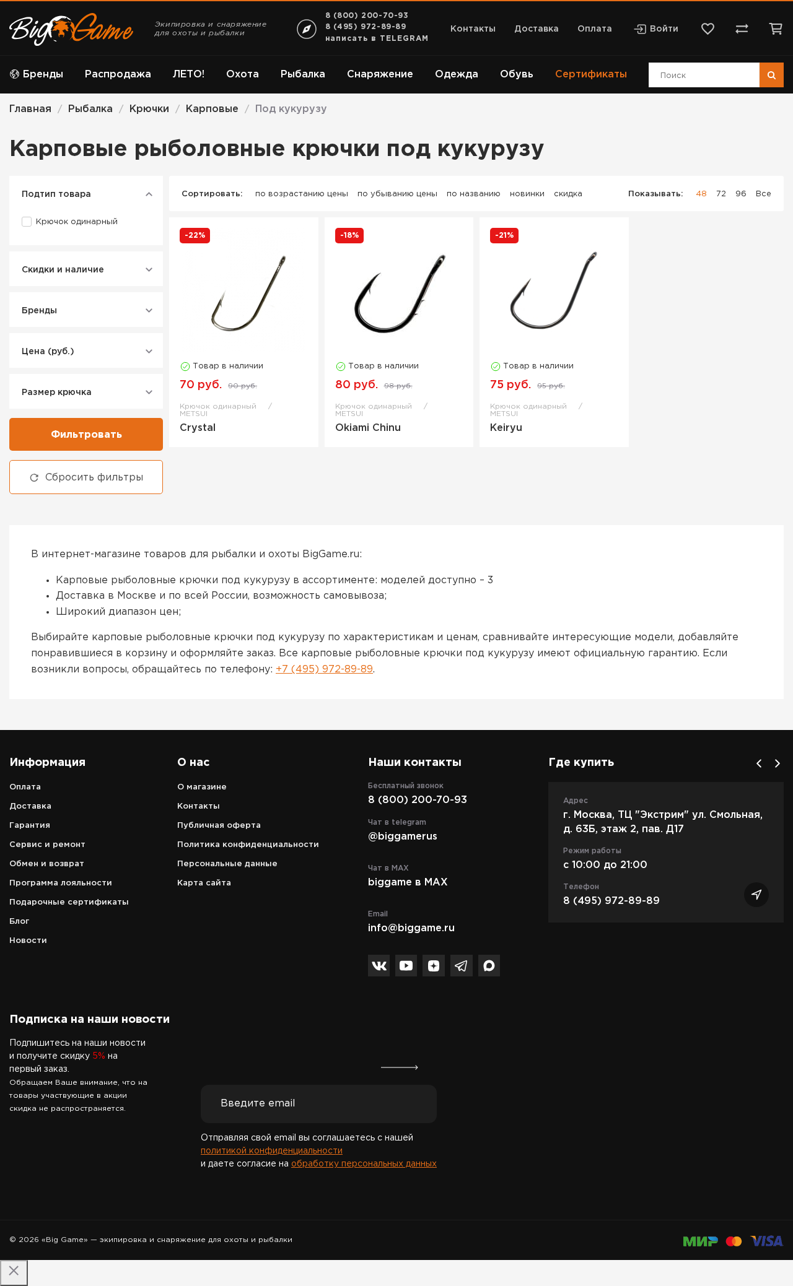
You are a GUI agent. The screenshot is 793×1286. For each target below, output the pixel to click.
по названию (474, 194)
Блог (19, 921)
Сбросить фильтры (94, 477)
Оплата (594, 29)
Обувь (516, 74)
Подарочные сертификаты (69, 902)
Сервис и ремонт (47, 844)
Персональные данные (227, 864)
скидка (568, 194)
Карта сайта (204, 883)
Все (763, 194)
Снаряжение (380, 74)
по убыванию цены (397, 194)
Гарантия (29, 825)
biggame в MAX (408, 882)
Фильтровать (86, 435)
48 (701, 194)
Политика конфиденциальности (248, 844)
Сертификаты (591, 74)
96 (741, 194)
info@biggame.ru (411, 928)
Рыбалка (303, 74)
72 (721, 194)
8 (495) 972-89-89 (365, 27)
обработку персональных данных (364, 1164)
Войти (664, 29)
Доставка (536, 29)
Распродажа (118, 74)
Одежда (456, 74)
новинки (527, 194)
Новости (28, 940)
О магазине (202, 787)
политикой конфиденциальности (272, 1151)
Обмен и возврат (46, 864)
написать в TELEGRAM (377, 38)
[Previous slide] (759, 763)
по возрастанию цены (301, 194)
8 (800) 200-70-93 (367, 15)
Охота (242, 74)
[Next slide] (777, 763)
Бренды (43, 74)
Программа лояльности (60, 883)
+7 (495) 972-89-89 (324, 669)
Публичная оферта (219, 825)
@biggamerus (402, 836)
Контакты (473, 29)
